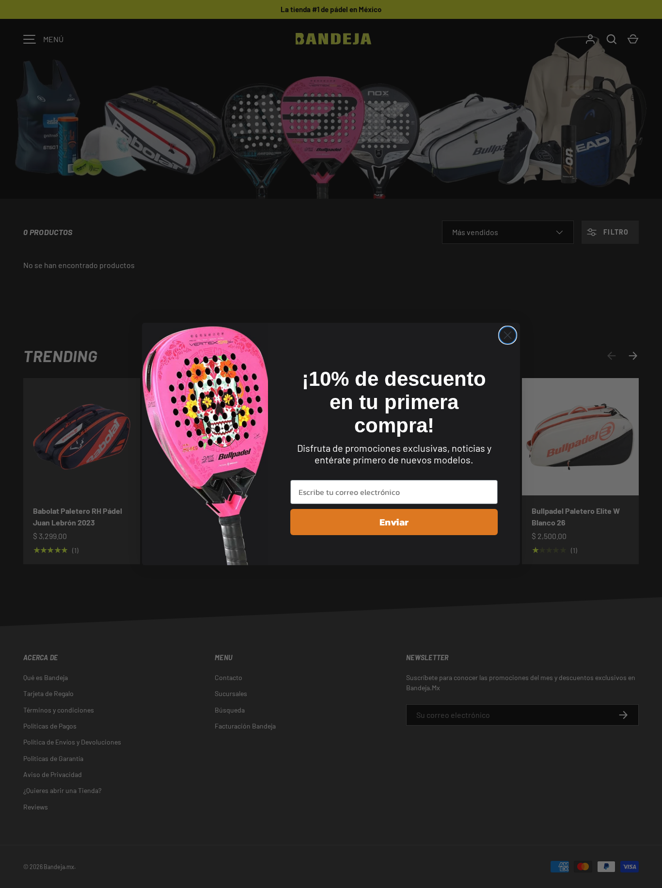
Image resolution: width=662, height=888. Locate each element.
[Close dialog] (507, 335)
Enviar (394, 522)
